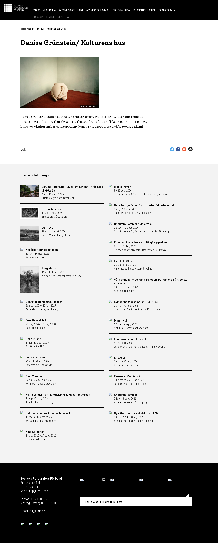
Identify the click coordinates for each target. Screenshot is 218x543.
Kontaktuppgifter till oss (34, 491)
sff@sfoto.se (37, 511)
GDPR (60, 17)
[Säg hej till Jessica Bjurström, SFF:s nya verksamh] (170, 480)
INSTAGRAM (103, 502)
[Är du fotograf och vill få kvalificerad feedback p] (111, 480)
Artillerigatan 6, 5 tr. (31, 482)
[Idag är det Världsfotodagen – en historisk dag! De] (141, 480)
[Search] (68, 17)
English (50, 17)
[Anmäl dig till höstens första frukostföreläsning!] (82, 480)
